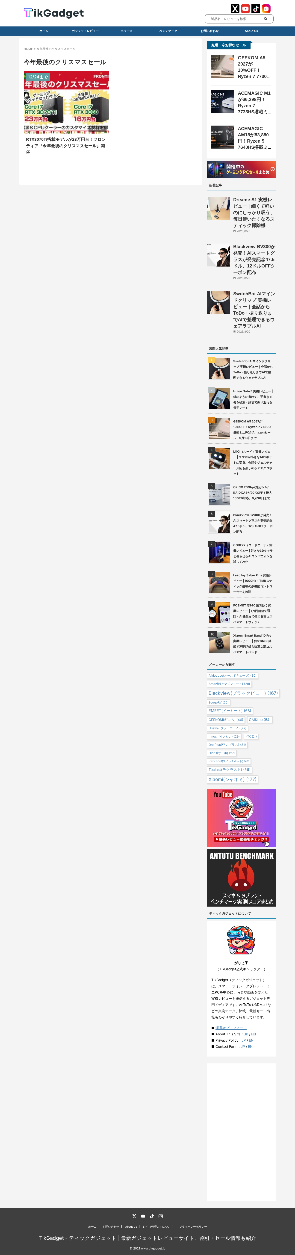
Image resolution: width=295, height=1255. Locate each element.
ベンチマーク (168, 31)
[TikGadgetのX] (134, 1216)
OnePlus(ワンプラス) (227, 745)
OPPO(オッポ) (222, 753)
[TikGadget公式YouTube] (245, 11)
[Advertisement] (241, 1132)
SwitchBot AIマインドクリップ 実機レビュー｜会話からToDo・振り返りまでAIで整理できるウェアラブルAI (253, 369)
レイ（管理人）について (158, 1226)
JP (246, 1034)
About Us (131, 1226)
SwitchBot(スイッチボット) (229, 761)
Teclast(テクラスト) (230, 769)
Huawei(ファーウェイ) (227, 728)
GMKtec (260, 720)
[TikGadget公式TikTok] (255, 11)
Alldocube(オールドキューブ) (233, 675)
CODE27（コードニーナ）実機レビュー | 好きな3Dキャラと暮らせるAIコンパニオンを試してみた (253, 553)
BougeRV (219, 702)
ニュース (127, 31)
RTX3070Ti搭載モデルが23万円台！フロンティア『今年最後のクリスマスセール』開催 (66, 146)
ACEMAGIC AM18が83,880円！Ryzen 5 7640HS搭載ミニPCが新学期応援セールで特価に (254, 147)
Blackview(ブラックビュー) (243, 693)
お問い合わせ (210, 31)
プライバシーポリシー (193, 1226)
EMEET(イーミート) (230, 710)
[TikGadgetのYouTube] (143, 1216)
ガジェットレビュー (85, 31)
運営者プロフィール (231, 1028)
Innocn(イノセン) (224, 736)
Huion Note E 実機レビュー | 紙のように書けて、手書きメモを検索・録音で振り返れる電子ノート (253, 399)
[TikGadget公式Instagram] (266, 11)
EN (253, 1034)
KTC (251, 736)
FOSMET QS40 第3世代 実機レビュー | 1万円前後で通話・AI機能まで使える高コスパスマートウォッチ (252, 613)
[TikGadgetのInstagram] (160, 1216)
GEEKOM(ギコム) (226, 720)
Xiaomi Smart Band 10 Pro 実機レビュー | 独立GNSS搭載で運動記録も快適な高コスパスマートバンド (252, 644)
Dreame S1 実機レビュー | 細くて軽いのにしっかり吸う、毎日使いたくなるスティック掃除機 (254, 212)
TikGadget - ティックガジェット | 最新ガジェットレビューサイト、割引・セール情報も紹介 (147, 1238)
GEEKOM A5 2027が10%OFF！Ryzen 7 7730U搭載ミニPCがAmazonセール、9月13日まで (252, 429)
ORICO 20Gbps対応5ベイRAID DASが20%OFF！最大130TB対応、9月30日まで (252, 492)
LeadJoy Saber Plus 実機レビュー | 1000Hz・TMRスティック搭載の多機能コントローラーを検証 (252, 583)
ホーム (43, 31)
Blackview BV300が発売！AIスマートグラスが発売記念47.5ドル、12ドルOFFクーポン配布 (254, 259)
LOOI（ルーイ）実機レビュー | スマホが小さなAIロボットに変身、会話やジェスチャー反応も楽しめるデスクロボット (252, 462)
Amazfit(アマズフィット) (229, 684)
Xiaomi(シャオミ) (233, 779)
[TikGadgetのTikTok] (152, 1216)
